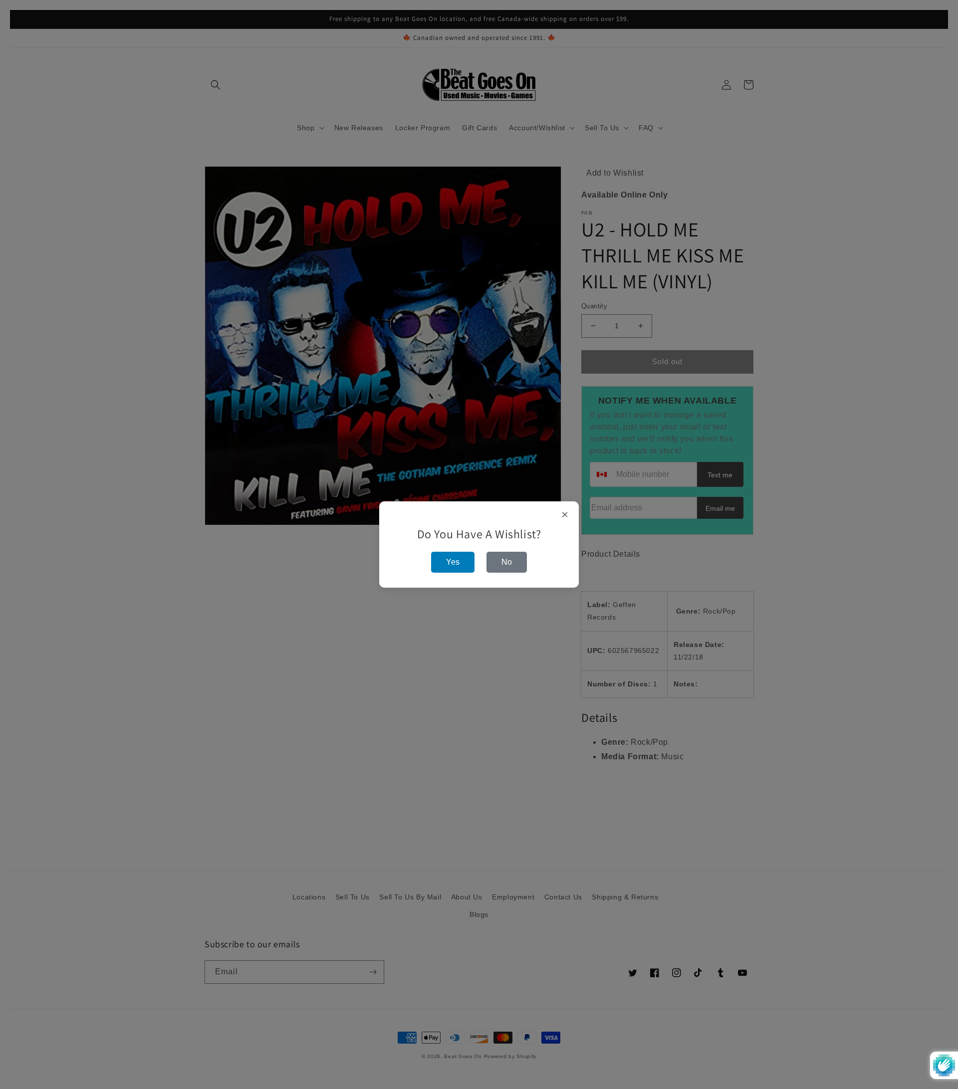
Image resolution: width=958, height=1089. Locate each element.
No (506, 562)
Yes (453, 562)
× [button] (565, 515)
